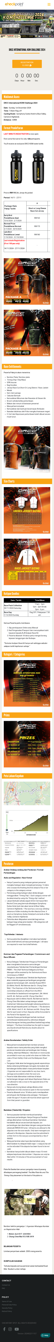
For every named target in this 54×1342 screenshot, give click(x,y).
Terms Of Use (7, 1301)
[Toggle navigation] (49, 4)
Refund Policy (7, 1311)
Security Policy (7, 1308)
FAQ (3, 1288)
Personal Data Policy (9, 1305)
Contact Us (6, 1285)
